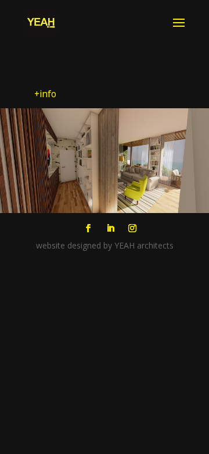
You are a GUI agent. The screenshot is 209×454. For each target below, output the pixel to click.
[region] (104, 160)
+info (45, 93)
